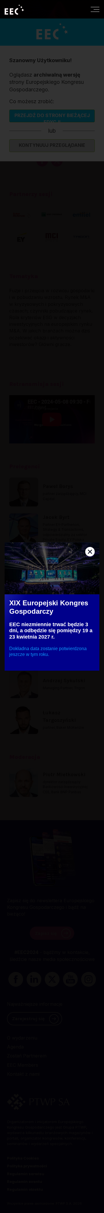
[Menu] (95, 9)
